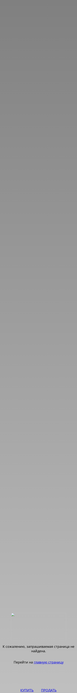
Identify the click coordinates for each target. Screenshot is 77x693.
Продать (49, 690)
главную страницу (49, 662)
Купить (27, 690)
